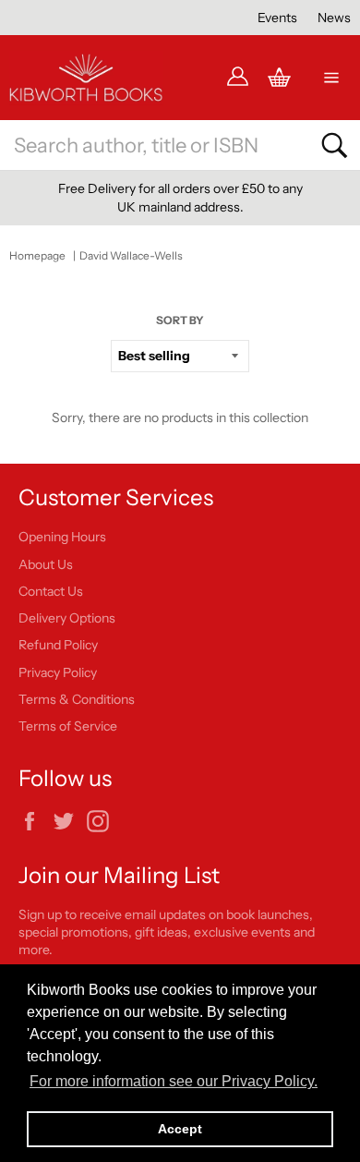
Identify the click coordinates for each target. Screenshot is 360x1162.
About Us (45, 564)
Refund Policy (58, 644)
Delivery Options (66, 618)
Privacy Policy (57, 672)
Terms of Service (67, 726)
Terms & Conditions (76, 699)
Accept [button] (180, 1128)
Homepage (37, 255)
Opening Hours (62, 536)
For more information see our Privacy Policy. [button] (174, 1081)
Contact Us (50, 591)
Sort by (180, 320)
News (334, 17)
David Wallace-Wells (131, 255)
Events (277, 17)
